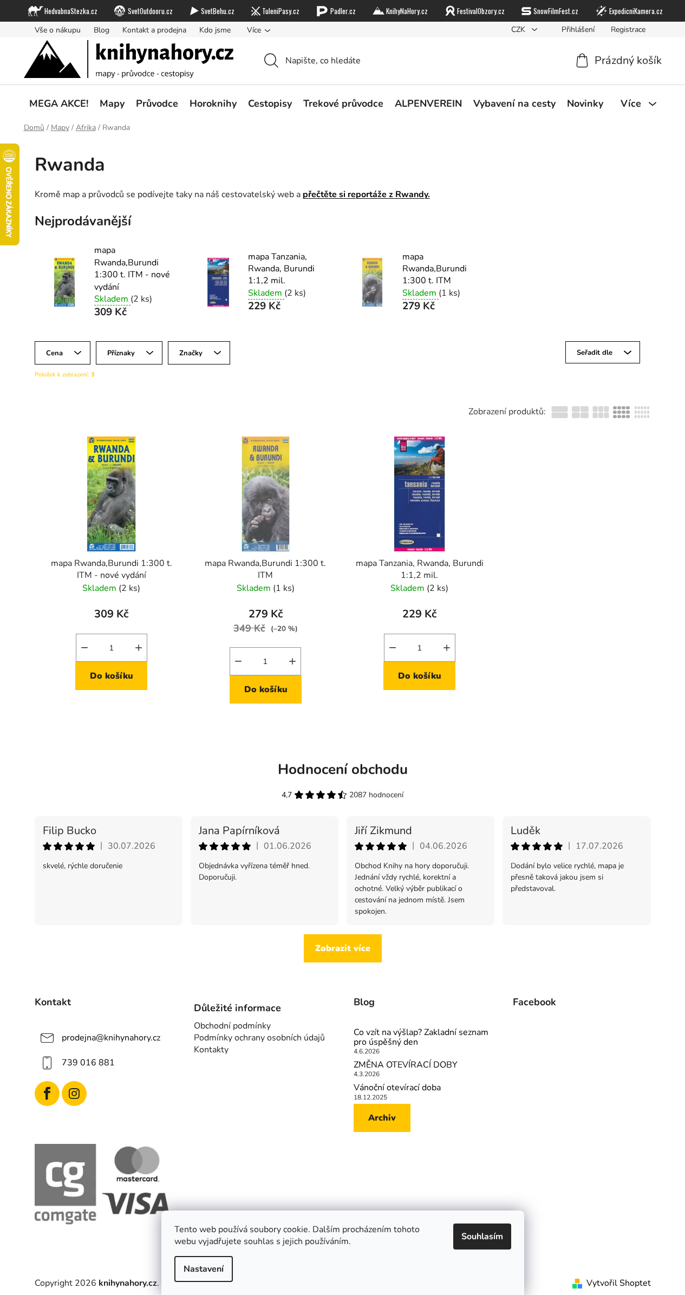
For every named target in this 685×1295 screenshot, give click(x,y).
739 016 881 (88, 1063)
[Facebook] (47, 1093)
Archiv (382, 1118)
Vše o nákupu (58, 30)
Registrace (628, 29)
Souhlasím (482, 1236)
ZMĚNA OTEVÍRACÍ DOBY (406, 1065)
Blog (101, 30)
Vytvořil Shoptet (618, 1283)
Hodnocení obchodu (343, 769)
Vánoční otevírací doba (397, 1088)
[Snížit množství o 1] (84, 647)
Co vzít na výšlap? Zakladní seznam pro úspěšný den (421, 1037)
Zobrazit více (342, 948)
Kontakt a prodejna (154, 30)
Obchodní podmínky (232, 1026)
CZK (519, 29)
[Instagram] (74, 1093)
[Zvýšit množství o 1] (139, 647)
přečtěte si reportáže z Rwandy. (366, 194)
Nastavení (204, 1269)
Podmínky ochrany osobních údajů (259, 1038)
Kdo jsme (215, 30)
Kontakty (211, 1050)
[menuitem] (59, 103)
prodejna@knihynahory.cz (111, 1038)
